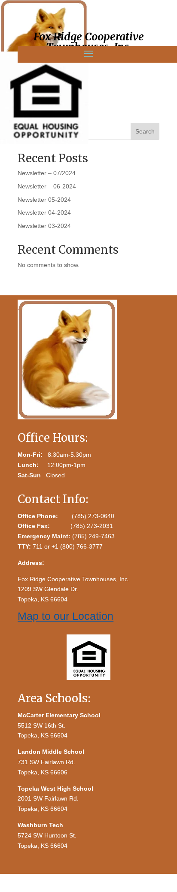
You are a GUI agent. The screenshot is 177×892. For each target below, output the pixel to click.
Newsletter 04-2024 (44, 212)
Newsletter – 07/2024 (47, 173)
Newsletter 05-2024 (44, 199)
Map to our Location (65, 616)
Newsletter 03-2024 (44, 225)
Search (145, 131)
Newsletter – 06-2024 (47, 186)
